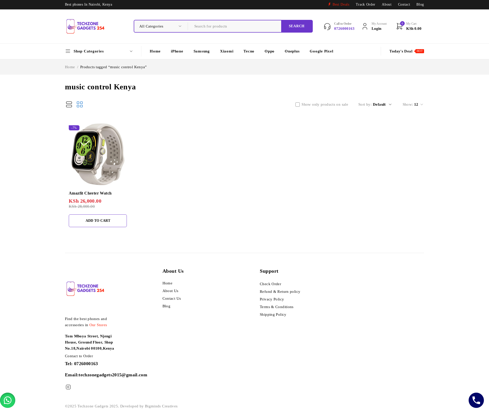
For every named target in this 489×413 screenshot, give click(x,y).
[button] (7, 400)
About (386, 4)
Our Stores (98, 325)
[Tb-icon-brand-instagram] (68, 387)
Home (70, 67)
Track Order (365, 4)
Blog (420, 4)
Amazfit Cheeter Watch (90, 193)
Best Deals (341, 4)
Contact (404, 4)
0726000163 (86, 363)
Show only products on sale (325, 104)
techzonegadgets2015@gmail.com (113, 374)
